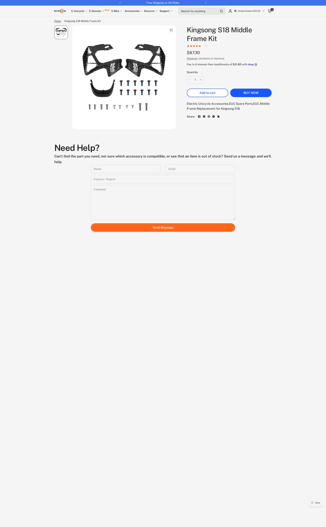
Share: (191, 116)
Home (57, 21)
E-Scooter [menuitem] (95, 11)
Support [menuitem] (164, 11)
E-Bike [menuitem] (115, 11)
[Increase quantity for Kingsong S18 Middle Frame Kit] (201, 79)
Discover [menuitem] (149, 11)
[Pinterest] (209, 116)
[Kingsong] (60, 11)
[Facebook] (199, 116)
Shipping (192, 58)
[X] (204, 116)
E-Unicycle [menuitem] (77, 11)
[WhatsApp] (214, 116)
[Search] (221, 11)
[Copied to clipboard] (218, 116)
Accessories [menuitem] (132, 11)
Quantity (192, 72)
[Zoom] (171, 30)
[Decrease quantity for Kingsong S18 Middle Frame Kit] (189, 79)
